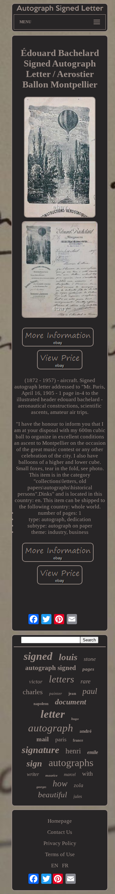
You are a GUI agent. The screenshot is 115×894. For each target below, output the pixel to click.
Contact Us (59, 832)
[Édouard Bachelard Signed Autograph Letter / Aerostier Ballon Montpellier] (60, 158)
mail (42, 739)
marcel (70, 774)
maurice (51, 775)
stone (90, 659)
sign (34, 763)
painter (55, 693)
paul (89, 691)
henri (73, 751)
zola (78, 785)
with (87, 773)
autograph (50, 728)
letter (53, 714)
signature (40, 749)
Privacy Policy (59, 843)
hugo (75, 719)
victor (35, 682)
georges (41, 787)
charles (33, 692)
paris (60, 739)
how (60, 783)
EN (54, 866)
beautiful (52, 794)
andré (86, 731)
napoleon (41, 704)
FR (65, 866)
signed (38, 656)
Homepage (60, 821)
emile (92, 752)
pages (88, 669)
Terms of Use (60, 854)
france (78, 740)
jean (72, 693)
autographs (71, 762)
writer (33, 774)
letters (61, 679)
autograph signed (50, 668)
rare (85, 681)
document (70, 702)
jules (77, 796)
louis (68, 657)
